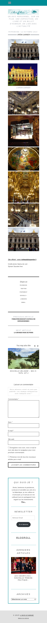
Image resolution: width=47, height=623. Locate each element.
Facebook (23, 285)
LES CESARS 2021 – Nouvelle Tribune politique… (23, 578)
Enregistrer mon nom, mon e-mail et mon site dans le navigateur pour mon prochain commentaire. (22, 450)
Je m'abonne (23, 524)
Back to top (23, 618)
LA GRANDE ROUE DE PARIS (23, 331)
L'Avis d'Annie (27, 615)
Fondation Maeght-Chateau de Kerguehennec (23, 319)
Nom (10, 422)
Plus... (23, 502)
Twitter (23, 288)
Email (23, 302)
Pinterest (23, 292)
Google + (23, 295)
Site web (11, 439)
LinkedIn (23, 299)
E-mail (11, 431)
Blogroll (23, 537)
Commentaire (13, 399)
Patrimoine (13, 32)
